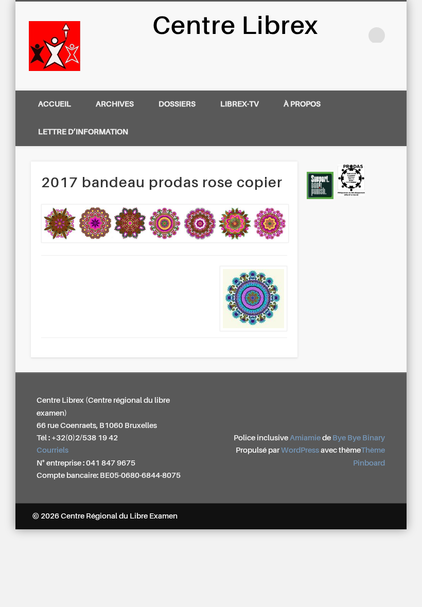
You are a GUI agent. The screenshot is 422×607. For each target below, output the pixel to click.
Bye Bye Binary (358, 438)
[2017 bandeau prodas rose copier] (164, 223)
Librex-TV (239, 104)
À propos (302, 104)
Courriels (52, 450)
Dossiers (177, 104)
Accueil (54, 104)
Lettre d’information (83, 132)
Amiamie (305, 438)
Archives (115, 104)
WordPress (300, 450)
